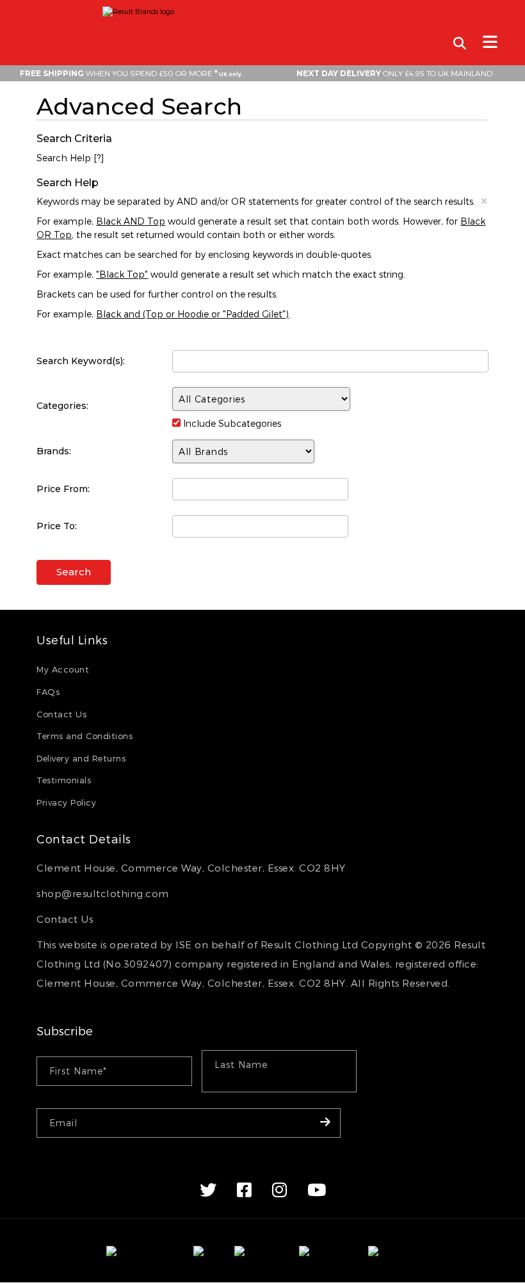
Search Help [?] (70, 157)
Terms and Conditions (84, 736)
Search (73, 572)
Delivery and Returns (80, 758)
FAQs (48, 692)
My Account (62, 669)
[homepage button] (262, 8)
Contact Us (61, 714)
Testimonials (63, 780)
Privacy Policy (66, 802)
